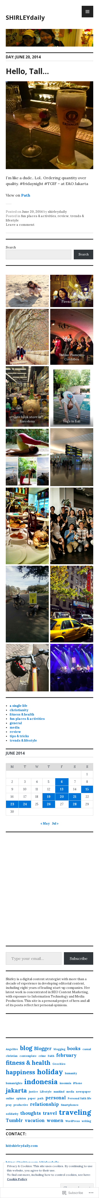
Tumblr (14, 1120)
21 (74, 797)
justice (33, 1091)
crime (42, 1056)
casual (86, 1049)
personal (55, 1098)
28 (75, 804)
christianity (19, 710)
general (16, 723)
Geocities (58, 1064)
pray (9, 1105)
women (55, 1120)
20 (62, 797)
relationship (44, 1104)
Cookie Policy (17, 1179)
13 (61, 789)
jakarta (16, 1090)
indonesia (41, 1081)
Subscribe (78, 958)
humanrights (14, 1083)
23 (12, 804)
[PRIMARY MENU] (87, 11)
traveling (75, 1112)
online (10, 1098)
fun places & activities (38, 216)
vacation (35, 1120)
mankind (59, 1091)
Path (25, 195)
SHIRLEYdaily (25, 17)
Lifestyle (46, 1091)
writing (86, 1121)
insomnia (65, 1083)
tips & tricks (19, 736)
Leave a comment (20, 225)
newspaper (83, 1091)
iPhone (77, 1083)
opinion (21, 1098)
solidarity (12, 1113)
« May (45, 823)
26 (49, 804)
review (63, 216)
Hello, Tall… (27, 71)
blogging (59, 1049)
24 (25, 804)
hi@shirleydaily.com (22, 1146)
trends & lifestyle (23, 740)
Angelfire (12, 1049)
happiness (20, 1072)
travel (50, 1113)
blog (26, 1048)
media (15, 727)
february (66, 1055)
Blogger (43, 1048)
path (40, 1098)
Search (11, 247)
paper (32, 1098)
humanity (71, 1073)
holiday (50, 1071)
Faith (51, 1056)
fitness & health (22, 714)
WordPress (72, 1121)
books (73, 1048)
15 (87, 789)
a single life (18, 706)
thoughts (30, 1113)
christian (12, 1056)
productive (20, 1105)
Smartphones (69, 1105)
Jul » (55, 823)
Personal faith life (79, 1098)
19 (48, 797)
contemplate (28, 1056)
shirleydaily (57, 212)
